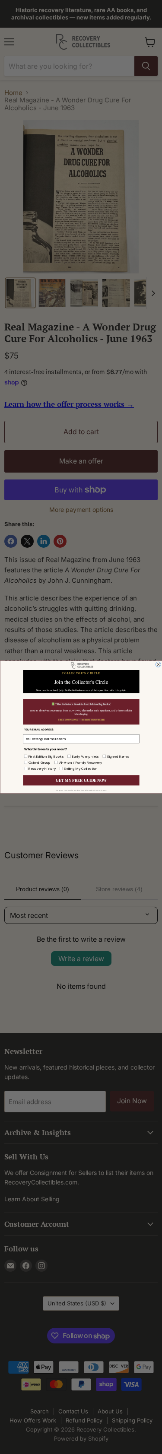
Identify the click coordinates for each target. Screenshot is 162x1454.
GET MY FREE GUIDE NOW (81, 780)
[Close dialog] (158, 664)
